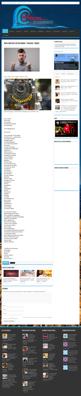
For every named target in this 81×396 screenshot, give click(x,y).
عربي (28, 3)
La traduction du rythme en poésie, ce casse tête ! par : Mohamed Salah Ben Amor (30, 362)
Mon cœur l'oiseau (59, 63)
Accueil (4, 3)
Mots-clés (57, 77)
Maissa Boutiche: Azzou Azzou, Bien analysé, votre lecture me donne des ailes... (70, 360)
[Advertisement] (66, 216)
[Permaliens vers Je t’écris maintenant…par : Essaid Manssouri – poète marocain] (27, 273)
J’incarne (71, 31)
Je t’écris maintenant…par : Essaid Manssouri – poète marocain (27, 280)
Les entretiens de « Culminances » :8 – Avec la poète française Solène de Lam (30, 350)
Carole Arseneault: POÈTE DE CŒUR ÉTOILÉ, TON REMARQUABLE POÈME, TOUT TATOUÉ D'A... (70, 337)
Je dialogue (40, 31)
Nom (4, 305)
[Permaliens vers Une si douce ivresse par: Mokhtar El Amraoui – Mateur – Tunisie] (44, 273)
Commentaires (70, 73)
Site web (5, 313)
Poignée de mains (22, 3)
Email (4, 309)
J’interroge (33, 31)
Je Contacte (5, 35)
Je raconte (11, 31)
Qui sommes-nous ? (11, 3)
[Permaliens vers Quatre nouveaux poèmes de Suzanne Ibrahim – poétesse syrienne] (57, 101)
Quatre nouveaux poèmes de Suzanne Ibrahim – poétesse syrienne (8, 367)
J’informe (26, 31)
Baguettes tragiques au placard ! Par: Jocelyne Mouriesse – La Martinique (50, 366)
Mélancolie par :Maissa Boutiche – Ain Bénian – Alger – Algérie (9, 347)
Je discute (48, 31)
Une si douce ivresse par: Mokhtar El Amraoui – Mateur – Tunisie (43, 280)
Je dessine (64, 31)
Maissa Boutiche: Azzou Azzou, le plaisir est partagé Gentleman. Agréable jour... (70, 345)
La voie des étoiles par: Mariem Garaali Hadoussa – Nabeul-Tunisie (10, 280)
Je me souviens (56, 31)
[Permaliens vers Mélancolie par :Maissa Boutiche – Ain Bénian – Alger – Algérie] (57, 88)
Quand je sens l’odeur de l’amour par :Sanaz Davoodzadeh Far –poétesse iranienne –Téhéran (29, 386)
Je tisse (4, 31)
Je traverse (18, 31)
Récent (63, 73)
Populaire (58, 73)
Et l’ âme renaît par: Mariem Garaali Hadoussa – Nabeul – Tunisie (50, 376)
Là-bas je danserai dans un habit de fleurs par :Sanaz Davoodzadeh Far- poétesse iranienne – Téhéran (29, 339)
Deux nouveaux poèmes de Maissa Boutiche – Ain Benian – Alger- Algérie (9, 356)
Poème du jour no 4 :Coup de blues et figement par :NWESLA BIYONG (9, 337)
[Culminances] (40, 16)
